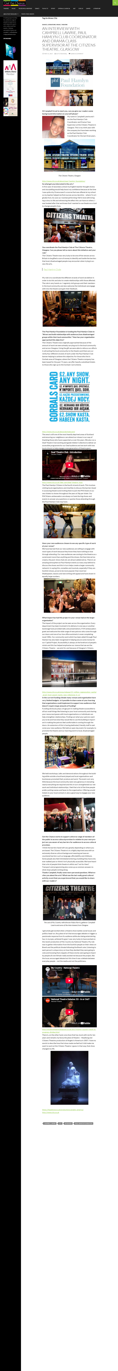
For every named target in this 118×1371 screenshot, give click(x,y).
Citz (60, 1123)
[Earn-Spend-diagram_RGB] (10, 51)
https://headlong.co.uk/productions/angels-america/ (63, 1110)
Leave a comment (77, 54)
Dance (37, 8)
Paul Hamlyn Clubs (52, 269)
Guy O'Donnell (61, 54)
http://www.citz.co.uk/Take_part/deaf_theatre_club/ (62, 482)
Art (74, 8)
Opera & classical (64, 8)
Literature (96, 8)
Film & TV (45, 8)
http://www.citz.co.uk (50, 1112)
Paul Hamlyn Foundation (83, 1123)
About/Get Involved (10, 14)
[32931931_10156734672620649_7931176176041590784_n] (10, 88)
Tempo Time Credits (27, 14)
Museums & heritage (25, 8)
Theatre (6, 8)
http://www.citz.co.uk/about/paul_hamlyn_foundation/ (63, 181)
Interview (68, 1123)
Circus (80, 8)
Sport (53, 8)
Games (88, 8)
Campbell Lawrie (50, 1123)
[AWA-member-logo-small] (10, 69)
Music (14, 8)
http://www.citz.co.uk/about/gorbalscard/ (58, 432)
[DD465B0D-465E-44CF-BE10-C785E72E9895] (10, 107)
